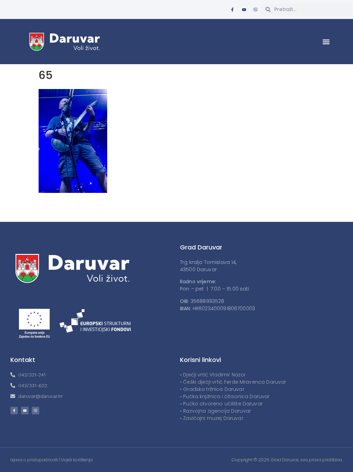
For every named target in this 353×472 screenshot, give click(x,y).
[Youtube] (244, 10)
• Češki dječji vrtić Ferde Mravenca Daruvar (233, 381)
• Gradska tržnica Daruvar (212, 389)
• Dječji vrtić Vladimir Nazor (213, 374)
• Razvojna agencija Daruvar (215, 410)
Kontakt (22, 359)
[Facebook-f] (232, 10)
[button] (326, 41)
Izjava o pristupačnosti (34, 460)
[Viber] (255, 10)
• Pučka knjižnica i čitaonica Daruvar (225, 396)
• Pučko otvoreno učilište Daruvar (221, 403)
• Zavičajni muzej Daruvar (211, 418)
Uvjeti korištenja (77, 460)
